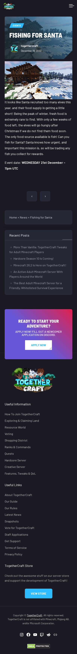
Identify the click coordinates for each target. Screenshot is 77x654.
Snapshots (12, 521)
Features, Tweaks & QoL (20, 473)
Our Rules (11, 508)
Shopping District (16, 440)
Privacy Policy (13, 554)
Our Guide (11, 501)
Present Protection (45, 196)
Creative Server (15, 466)
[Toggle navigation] (71, 6)
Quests (9, 453)
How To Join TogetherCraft (22, 414)
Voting (9, 434)
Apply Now (38, 345)
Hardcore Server (15, 460)
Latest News (13, 514)
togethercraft (29, 45)
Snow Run (32, 196)
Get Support (13, 541)
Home (13, 217)
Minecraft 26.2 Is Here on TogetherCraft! (39, 265)
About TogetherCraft (18, 495)
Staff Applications (16, 534)
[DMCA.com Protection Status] (38, 645)
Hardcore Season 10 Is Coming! (33, 258)
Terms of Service (16, 547)
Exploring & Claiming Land (22, 420)
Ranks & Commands (18, 447)
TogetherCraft (34, 615)
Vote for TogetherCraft (19, 527)
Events (17, 25)
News (23, 217)
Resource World (15, 427)
